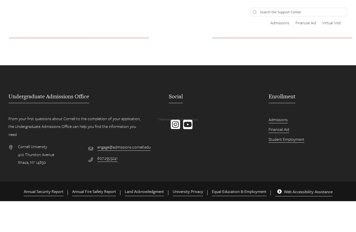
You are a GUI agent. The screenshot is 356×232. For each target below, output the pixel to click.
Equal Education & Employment (239, 191)
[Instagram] (174, 127)
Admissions (279, 23)
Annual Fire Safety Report (94, 191)
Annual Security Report (43, 191)
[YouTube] (187, 127)
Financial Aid (305, 23)
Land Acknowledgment (144, 191)
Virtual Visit (331, 23)
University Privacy (188, 191)
